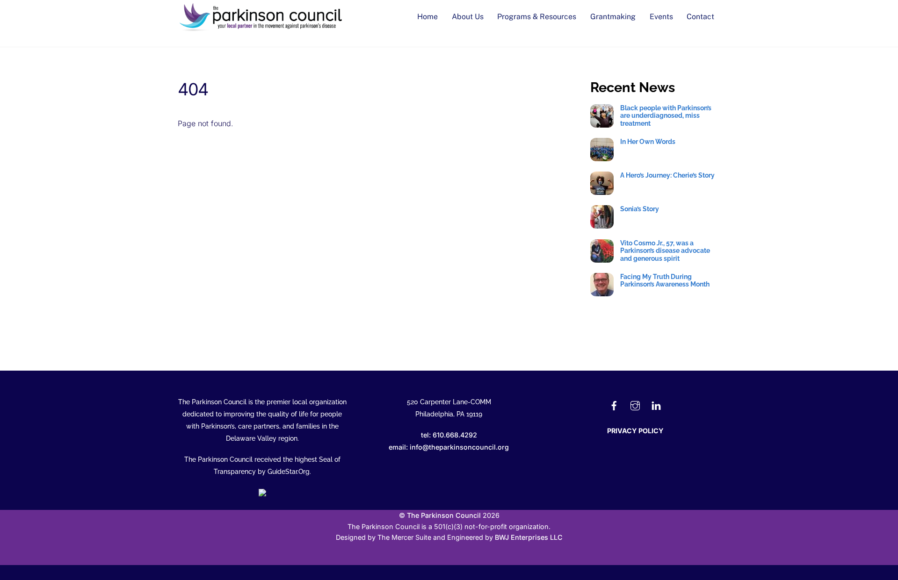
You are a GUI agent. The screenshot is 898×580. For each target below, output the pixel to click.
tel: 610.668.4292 (449, 435)
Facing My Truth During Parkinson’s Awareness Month (665, 280)
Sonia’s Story (639, 209)
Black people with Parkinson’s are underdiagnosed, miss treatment (665, 115)
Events (661, 16)
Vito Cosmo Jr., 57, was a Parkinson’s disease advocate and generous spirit (665, 250)
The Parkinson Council (444, 515)
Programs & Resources (536, 16)
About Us (468, 16)
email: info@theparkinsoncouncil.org (449, 447)
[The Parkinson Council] (262, 28)
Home (427, 16)
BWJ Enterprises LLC (529, 537)
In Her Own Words (647, 141)
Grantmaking (613, 16)
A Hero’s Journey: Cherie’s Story (667, 175)
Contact (700, 16)
